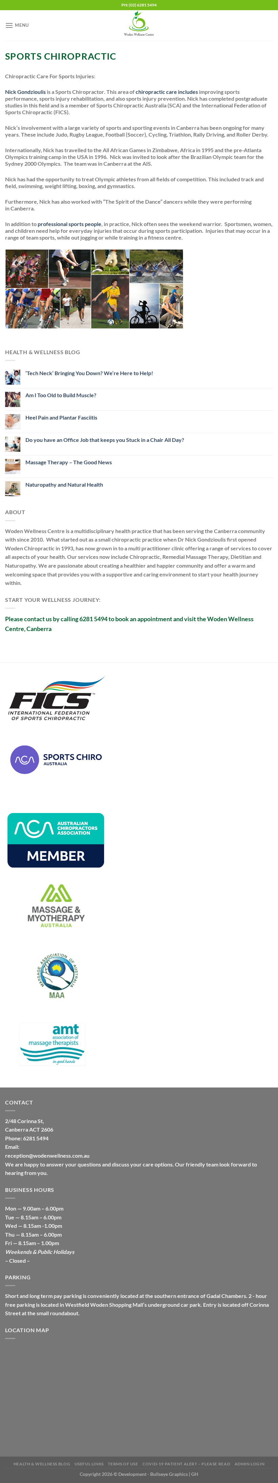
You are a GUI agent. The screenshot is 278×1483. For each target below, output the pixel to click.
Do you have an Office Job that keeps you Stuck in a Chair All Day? (104, 439)
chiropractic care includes (167, 91)
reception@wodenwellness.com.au (47, 1155)
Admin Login (250, 1463)
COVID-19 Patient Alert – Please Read (186, 1463)
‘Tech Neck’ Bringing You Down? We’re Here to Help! (89, 373)
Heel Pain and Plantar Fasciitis (61, 417)
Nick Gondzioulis (25, 91)
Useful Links (89, 1463)
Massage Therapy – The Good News (68, 462)
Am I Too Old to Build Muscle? (60, 395)
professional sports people (69, 224)
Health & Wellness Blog (42, 1463)
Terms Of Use (123, 1463)
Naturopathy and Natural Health (64, 484)
